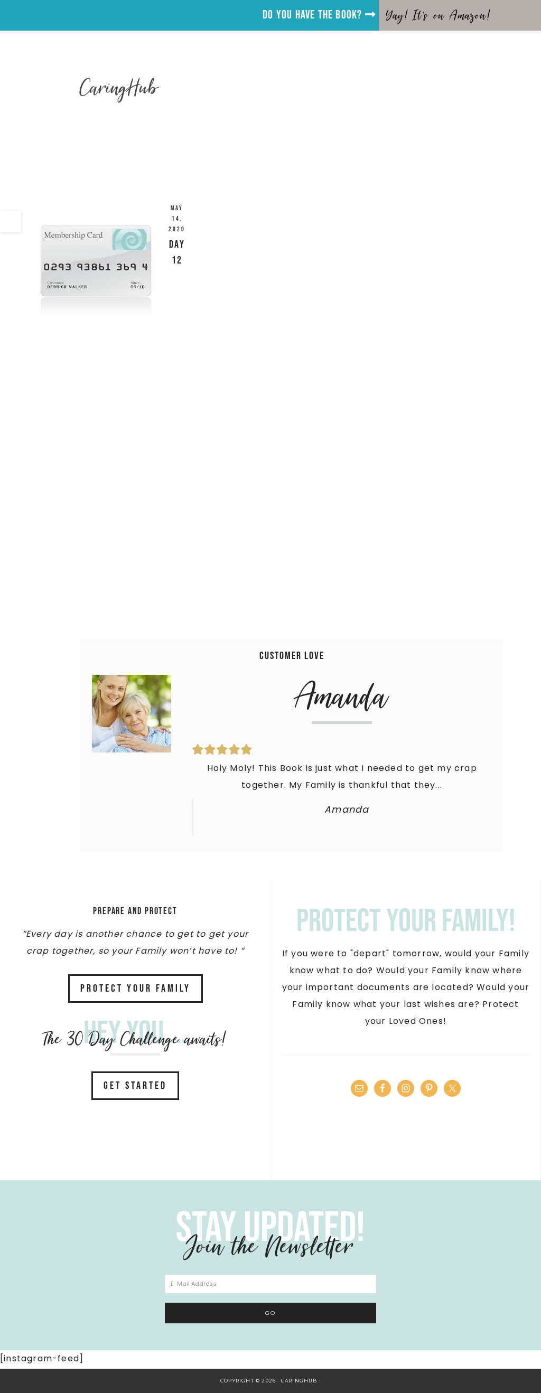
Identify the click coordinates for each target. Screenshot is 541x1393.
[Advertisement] (270, 527)
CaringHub (119, 87)
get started (135, 1085)
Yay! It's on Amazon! (438, 15)
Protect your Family (135, 988)
